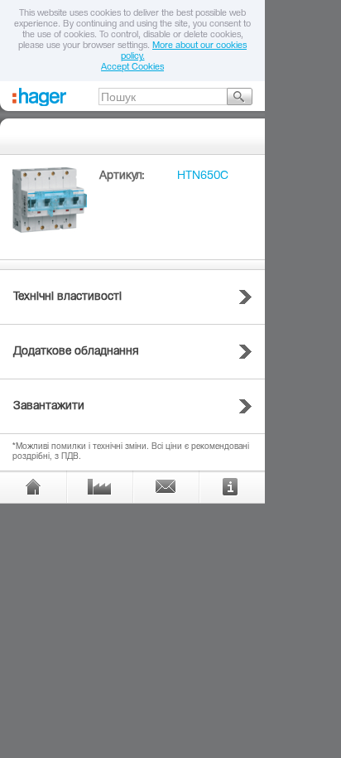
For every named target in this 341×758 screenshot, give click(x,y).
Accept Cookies (132, 67)
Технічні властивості (67, 297)
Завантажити (48, 407)
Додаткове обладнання (76, 352)
